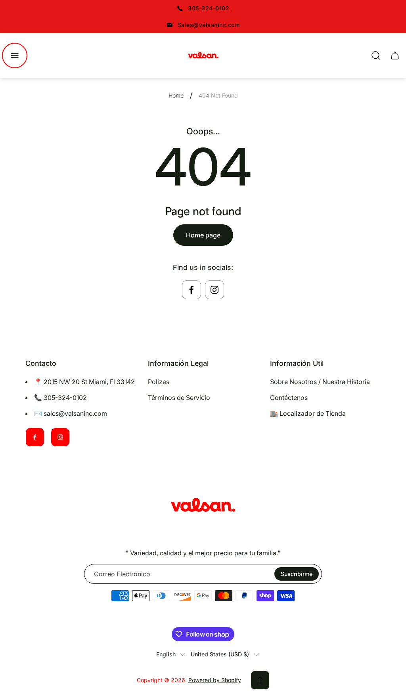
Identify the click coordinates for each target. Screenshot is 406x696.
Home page (203, 235)
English (166, 654)
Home (176, 95)
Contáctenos (289, 398)
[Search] (376, 55)
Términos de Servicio (179, 398)
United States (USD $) (220, 654)
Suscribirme (296, 573)
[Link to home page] (203, 506)
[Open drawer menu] (14, 55)
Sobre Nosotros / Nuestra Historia (320, 382)
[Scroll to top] (260, 680)
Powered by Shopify (214, 680)
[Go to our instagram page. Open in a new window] (214, 289)
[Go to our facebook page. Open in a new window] (191, 289)
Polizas (158, 382)
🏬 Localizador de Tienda (308, 413)
